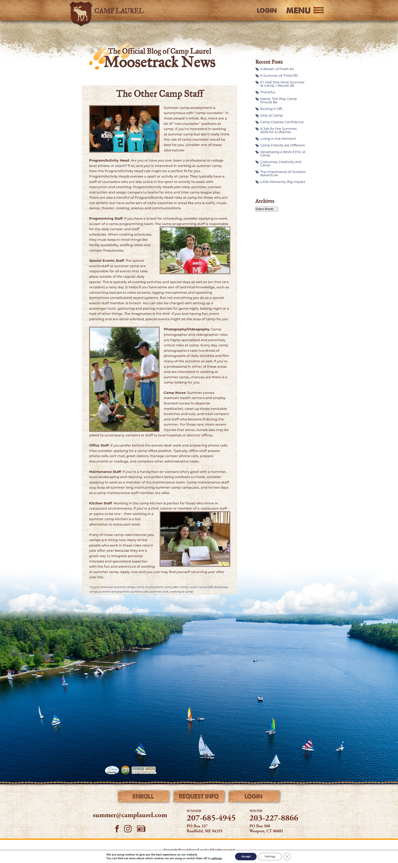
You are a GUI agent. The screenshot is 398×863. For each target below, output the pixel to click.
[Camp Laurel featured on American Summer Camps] (125, 770)
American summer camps (117, 587)
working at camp (181, 591)
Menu (298, 10)
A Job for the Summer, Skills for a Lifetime (278, 130)
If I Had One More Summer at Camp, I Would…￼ (282, 84)
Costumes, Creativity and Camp (280, 163)
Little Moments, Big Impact (283, 182)
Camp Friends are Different (282, 145)
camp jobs (171, 587)
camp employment (150, 587)
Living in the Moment (278, 138)
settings (216, 858)
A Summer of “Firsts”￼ (278, 75)
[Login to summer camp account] (254, 797)
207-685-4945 (211, 818)
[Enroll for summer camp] (143, 797)
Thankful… (268, 92)
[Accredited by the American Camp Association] (112, 770)
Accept (245, 856)
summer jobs (140, 591)
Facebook (117, 828)
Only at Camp (271, 115)
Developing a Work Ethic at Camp (283, 153)
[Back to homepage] (128, 10)
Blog (141, 829)
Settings (270, 856)
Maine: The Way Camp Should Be (278, 100)
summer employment (115, 591)
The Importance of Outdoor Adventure (283, 173)
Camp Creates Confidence (282, 122)
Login (267, 10)
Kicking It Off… (272, 109)
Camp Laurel (188, 587)
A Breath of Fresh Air (277, 69)
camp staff (205, 587)
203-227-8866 (273, 818)
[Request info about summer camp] (199, 797)
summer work (159, 591)
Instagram (128, 828)
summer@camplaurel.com (130, 815)
